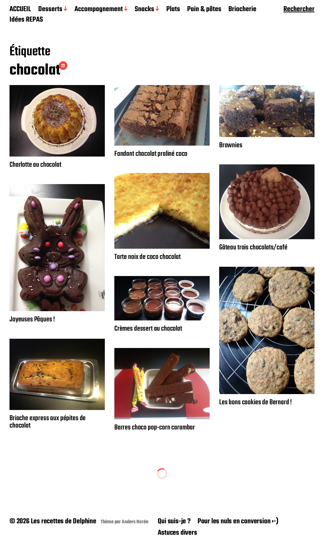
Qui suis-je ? (174, 521)
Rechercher (299, 9)
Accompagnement (98, 9)
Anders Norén (135, 522)
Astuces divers (177, 532)
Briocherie (242, 9)
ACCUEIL (20, 9)
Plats (173, 9)
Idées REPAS (26, 20)
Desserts (50, 9)
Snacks (144, 9)
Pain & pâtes (204, 9)
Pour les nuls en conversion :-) (238, 521)
